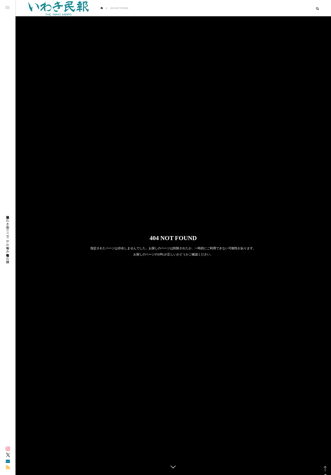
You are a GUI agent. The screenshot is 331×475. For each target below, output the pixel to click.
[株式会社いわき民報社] (58, 8)
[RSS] (8, 467)
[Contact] (8, 461)
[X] (8, 455)
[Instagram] (8, 449)
